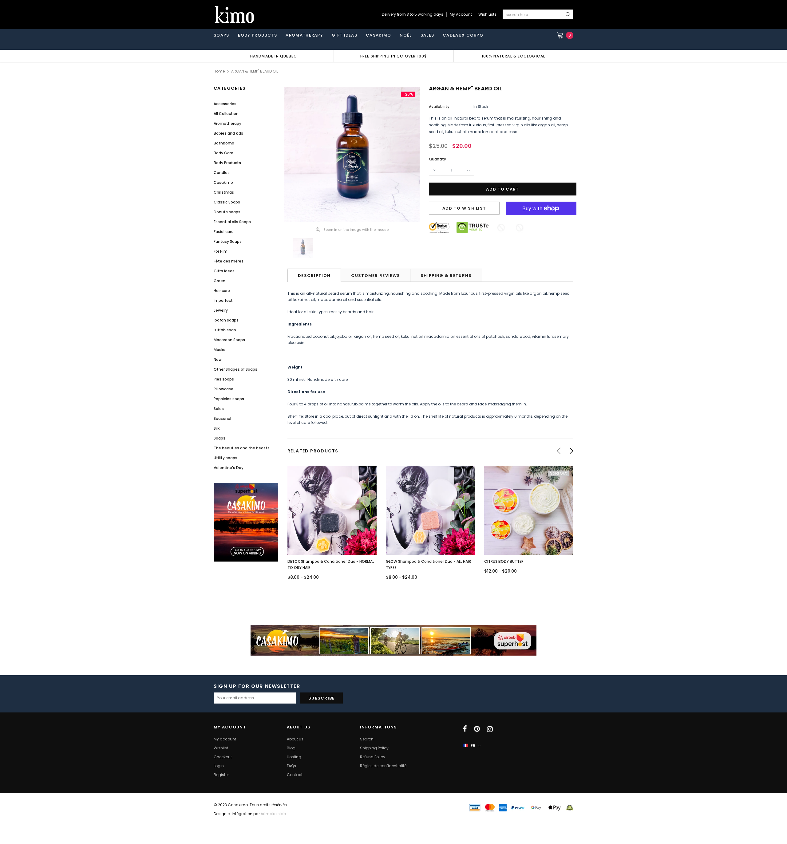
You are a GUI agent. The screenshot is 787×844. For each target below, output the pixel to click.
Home (219, 71)
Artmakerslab (273, 813)
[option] (274, 56)
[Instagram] (490, 729)
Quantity (437, 159)
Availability (439, 106)
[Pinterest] (477, 729)
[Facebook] (465, 729)
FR (473, 745)
